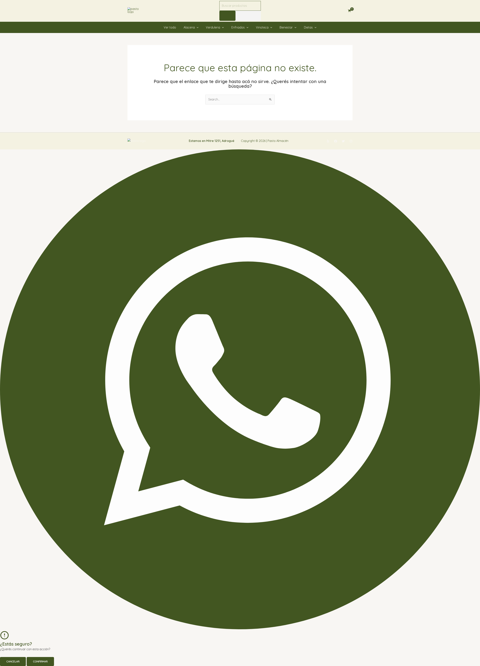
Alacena (189, 27)
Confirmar (40, 661)
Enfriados (238, 27)
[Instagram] (351, 141)
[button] (197, 27)
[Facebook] (335, 141)
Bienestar (286, 27)
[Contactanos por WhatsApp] (240, 628)
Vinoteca (262, 27)
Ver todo (170, 27)
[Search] (227, 16)
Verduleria (213, 27)
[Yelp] (327, 141)
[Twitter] (343, 141)
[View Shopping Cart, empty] (349, 11)
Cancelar (13, 661)
